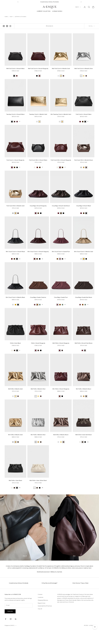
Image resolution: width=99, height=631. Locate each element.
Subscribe (10, 611)
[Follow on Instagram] (11, 619)
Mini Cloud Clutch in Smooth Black (15, 251)
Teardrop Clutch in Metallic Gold (38, 114)
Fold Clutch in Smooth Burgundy (15, 160)
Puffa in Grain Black (15, 343)
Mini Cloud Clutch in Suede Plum (61, 251)
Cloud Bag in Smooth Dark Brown (61, 206)
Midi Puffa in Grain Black (15, 480)
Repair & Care (41, 603)
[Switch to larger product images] (4, 26)
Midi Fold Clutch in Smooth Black (15, 68)
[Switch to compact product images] (10, 26)
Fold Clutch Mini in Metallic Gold (15, 206)
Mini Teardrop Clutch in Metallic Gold (61, 114)
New (74, 556)
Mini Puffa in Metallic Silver (38, 435)
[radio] (14, 76)
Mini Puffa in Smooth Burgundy (60, 389)
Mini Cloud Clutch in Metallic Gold (83, 251)
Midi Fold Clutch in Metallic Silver (83, 68)
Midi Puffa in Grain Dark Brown (83, 435)
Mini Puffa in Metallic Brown (83, 389)
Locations (40, 597)
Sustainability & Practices (45, 606)
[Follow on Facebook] (6, 619)
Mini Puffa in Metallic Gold (15, 435)
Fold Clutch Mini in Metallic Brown (83, 160)
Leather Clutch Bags (20, 16)
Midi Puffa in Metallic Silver (38, 389)
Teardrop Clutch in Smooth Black (15, 114)
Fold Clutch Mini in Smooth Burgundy (61, 160)
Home (6, 16)
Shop (11, 16)
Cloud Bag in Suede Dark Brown (83, 297)
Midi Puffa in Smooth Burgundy (60, 343)
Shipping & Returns (43, 600)
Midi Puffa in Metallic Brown (60, 435)
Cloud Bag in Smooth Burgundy (38, 206)
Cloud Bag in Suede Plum (61, 297)
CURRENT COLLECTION (43, 11)
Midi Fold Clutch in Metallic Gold (61, 68)
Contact (40, 594)
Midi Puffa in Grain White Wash (38, 480)
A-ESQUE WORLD (57, 11)
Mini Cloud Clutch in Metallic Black (15, 297)
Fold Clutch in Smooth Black (83, 114)
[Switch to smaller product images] (7, 26)
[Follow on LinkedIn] (16, 619)
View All (25, 556)
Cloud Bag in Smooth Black (83, 206)
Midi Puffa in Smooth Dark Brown (84, 343)
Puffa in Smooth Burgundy (38, 343)
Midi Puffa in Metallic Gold (15, 389)
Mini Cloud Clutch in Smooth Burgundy (38, 251)
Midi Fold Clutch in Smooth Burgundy (38, 68)
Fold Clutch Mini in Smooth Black (38, 160)
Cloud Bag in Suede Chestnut (38, 297)
